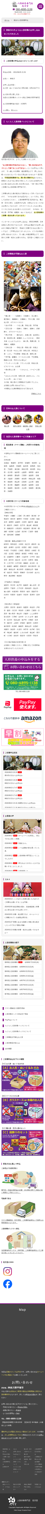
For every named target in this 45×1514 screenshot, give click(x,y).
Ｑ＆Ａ (15, 1449)
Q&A (18, 1413)
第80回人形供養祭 (19, 985)
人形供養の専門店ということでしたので (22, 857)
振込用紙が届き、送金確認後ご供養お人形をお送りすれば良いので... (22, 908)
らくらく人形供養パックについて (17, 1026)
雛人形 (6, 426)
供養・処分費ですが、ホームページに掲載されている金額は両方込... (22, 915)
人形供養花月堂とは (12, 1043)
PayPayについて (11, 1020)
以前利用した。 (17, 871)
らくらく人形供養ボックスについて (18, 1031)
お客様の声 (6, 1466)
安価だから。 (16, 843)
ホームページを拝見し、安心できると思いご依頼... (22, 837)
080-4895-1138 (24, 9)
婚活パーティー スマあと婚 (6, 1487)
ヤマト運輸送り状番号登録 (15, 1008)
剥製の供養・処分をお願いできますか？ (22, 931)
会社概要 (8, 1049)
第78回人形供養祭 (19, 994)
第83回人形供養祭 (19, 971)
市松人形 (38, 426)
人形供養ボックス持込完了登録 (16, 1014)
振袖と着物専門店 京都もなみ (28, 1487)
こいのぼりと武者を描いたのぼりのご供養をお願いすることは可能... (22, 900)
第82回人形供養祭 (19, 976)
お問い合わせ (17, 1451)
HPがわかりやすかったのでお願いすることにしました (22, 864)
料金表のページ (32, 506)
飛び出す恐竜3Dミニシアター (17, 1487)
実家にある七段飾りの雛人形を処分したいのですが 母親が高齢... (22, 923)
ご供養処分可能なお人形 (14, 1037)
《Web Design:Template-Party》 (22, 1510)
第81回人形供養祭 (19, 980)
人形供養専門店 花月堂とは (38, 1451)
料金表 (18, 1410)
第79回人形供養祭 (19, 989)
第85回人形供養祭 (22, 962)
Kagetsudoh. (20, 1507)
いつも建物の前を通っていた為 (22, 849)
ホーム (6, 20)
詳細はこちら (36, 393)
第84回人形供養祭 (19, 967)
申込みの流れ (31, 1394)
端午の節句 (17, 426)
